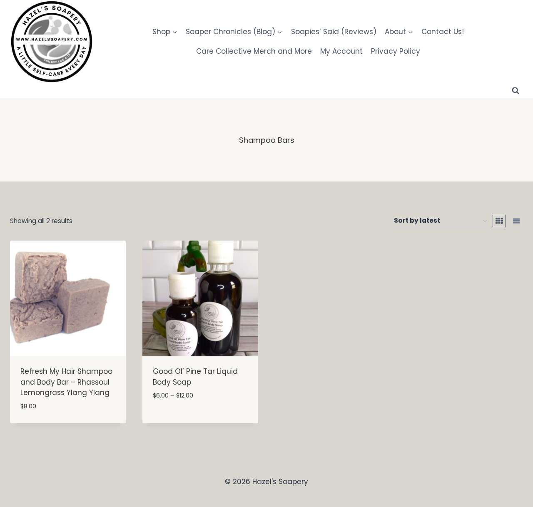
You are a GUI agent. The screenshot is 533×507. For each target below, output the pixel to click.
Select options (180, 421)
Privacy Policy (395, 51)
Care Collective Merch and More (254, 51)
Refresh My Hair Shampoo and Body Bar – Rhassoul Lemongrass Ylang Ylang (66, 382)
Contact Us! (442, 32)
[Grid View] (499, 221)
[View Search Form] (515, 90)
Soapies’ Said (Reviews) (333, 32)
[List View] (516, 221)
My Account (341, 51)
